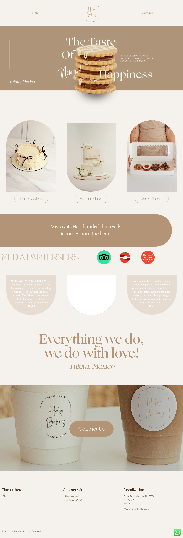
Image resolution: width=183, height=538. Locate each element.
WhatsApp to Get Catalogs (136, 509)
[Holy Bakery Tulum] (91, 14)
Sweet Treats (152, 199)
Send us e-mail (72, 496)
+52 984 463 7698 (73, 500)
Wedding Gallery (91, 199)
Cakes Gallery (31, 199)
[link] (104, 257)
